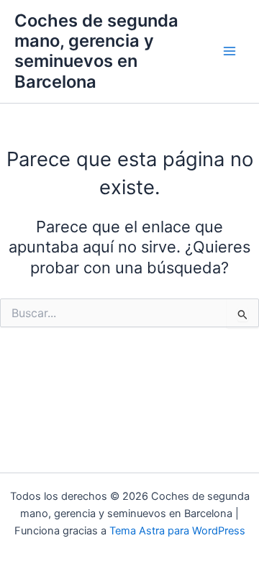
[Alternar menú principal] (229, 52)
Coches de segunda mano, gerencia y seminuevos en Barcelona (96, 51)
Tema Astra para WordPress (177, 530)
